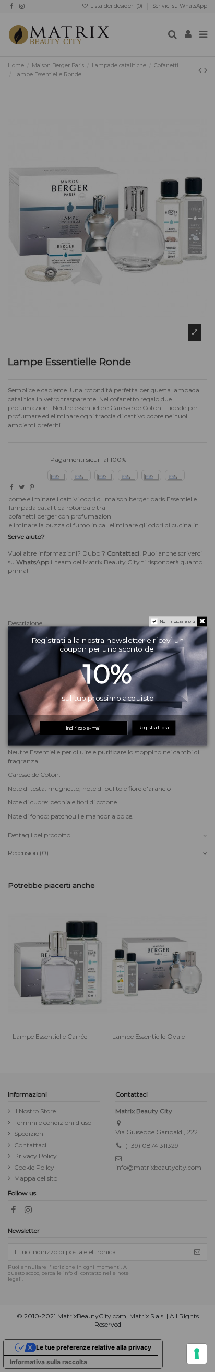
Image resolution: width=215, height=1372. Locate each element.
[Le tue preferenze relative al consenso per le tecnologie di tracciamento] (197, 1354)
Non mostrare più (177, 621)
